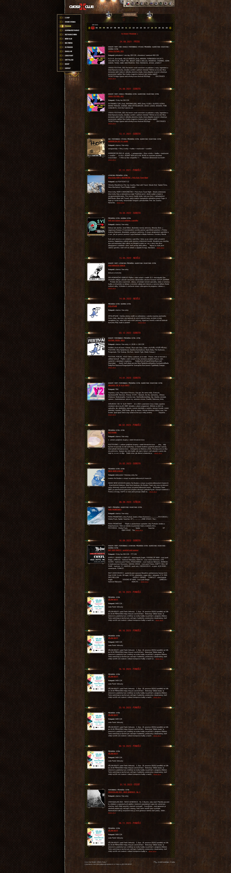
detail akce (112, 78)
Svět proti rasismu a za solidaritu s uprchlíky (123, 220)
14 (137, 28)
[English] (132, 3)
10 (122, 28)
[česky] (128, 3)
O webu (172, 862)
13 (134, 28)
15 (141, 28)
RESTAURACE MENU (71, 34)
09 (119, 28)
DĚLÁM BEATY (113, 599)
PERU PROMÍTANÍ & (114, 509)
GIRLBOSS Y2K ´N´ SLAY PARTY (118, 385)
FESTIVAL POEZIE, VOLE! (116, 340)
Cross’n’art (69, 56)
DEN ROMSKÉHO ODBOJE (116, 265)
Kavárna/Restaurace (72, 30)
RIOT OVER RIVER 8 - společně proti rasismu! (123, 550)
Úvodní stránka (70, 22)
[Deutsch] (137, 3)
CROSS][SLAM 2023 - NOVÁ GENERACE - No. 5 (124, 792)
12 (130, 28)
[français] (142, 3)
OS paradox (69, 47)
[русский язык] (151, 3)
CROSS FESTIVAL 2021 (116, 51)
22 (167, 28)
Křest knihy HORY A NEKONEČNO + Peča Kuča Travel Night (128, 178)
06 (108, 28)
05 (104, 28)
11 (126, 28)
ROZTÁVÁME (112, 432)
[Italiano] (170, 3)
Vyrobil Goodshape (163, 862)
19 (156, 28)
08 (115, 28)
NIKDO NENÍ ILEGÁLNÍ (115, 471)
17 (148, 28)
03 (97, 28)
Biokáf (67, 64)
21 (163, 28)
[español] (146, 3)
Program (68, 26)
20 (159, 28)
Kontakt (68, 68)
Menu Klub (68, 39)
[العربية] (161, 3)
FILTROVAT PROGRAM (129, 34)
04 (100, 28)
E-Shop (67, 18)
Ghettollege (69, 60)
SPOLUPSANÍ (112, 306)
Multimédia (69, 43)
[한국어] (156, 3)
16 (145, 28)
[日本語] (165, 3)
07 (111, 28)
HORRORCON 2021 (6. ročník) (118, 141)
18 (152, 28)
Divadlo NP (68, 51)
